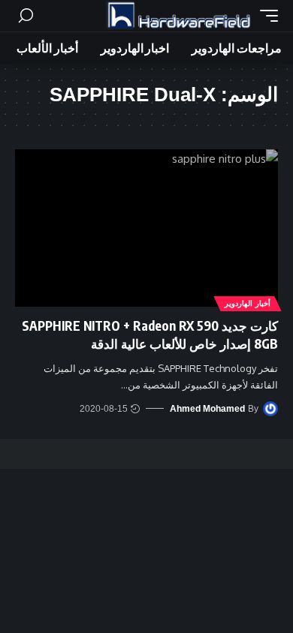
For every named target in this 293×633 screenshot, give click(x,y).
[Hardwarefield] (178, 16)
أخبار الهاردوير (247, 303)
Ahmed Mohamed (207, 409)
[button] (265, 16)
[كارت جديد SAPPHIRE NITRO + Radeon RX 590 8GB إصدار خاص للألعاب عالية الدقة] (146, 228)
